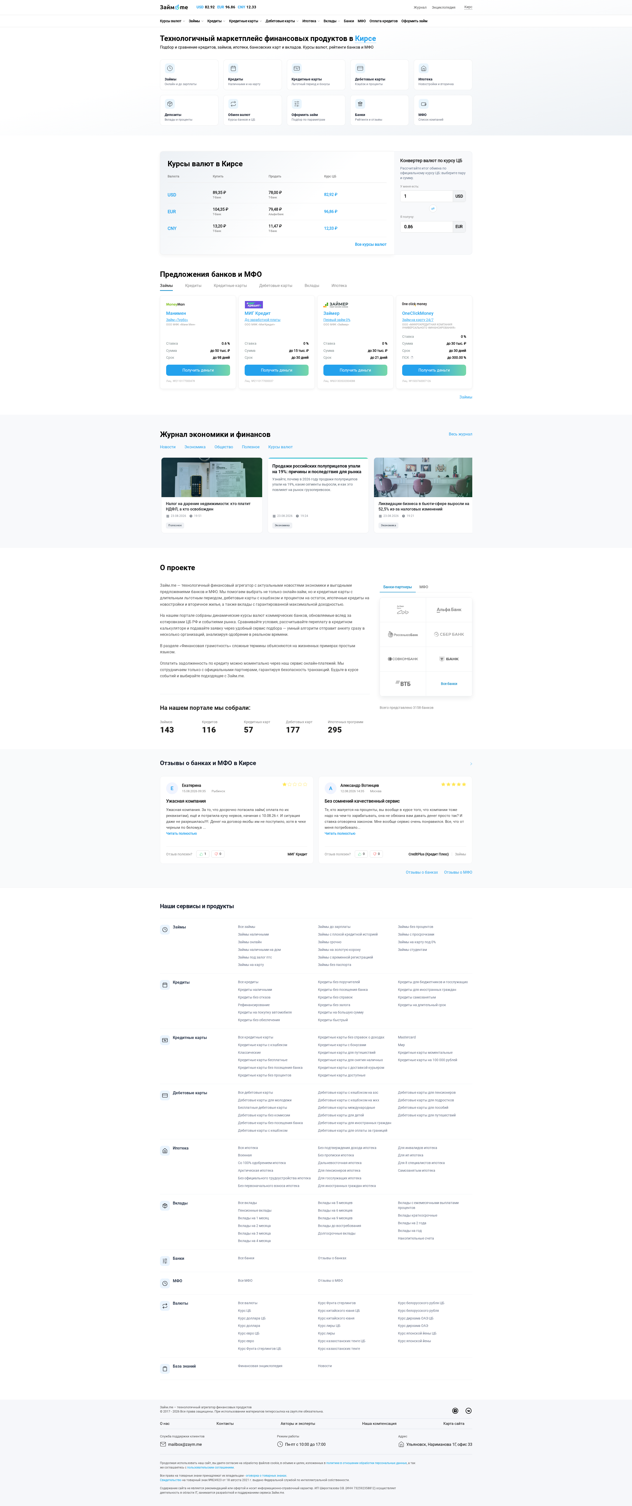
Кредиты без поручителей (339, 982)
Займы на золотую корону (339, 950)
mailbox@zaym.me (185, 1444)
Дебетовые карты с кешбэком (262, 1130)
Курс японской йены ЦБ (417, 1333)
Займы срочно (329, 942)
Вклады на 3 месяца (254, 1233)
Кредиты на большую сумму (341, 1012)
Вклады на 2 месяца (254, 1226)
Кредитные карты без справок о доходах (351, 1037)
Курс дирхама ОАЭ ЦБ (416, 1318)
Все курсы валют (371, 244)
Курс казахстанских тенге (339, 1349)
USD (200, 7)
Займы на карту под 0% (417, 942)
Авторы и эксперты (298, 1423)
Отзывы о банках (422, 872)
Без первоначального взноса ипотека (268, 1186)
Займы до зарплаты (334, 927)
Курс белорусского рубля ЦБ (421, 1303)
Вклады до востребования (339, 1226)
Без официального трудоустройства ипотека (274, 1178)
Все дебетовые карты (255, 1092)
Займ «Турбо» (177, 320)
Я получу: (407, 217)
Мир (401, 1045)
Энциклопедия (443, 7)
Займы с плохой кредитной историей (348, 934)
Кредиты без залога (334, 1005)
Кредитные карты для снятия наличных (350, 1060)
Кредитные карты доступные (341, 1075)
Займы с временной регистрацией (345, 957)
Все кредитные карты (255, 1037)
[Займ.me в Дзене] (455, 1411)
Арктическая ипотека (255, 1170)
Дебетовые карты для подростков (426, 1100)
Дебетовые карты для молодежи (265, 1100)
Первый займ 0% (336, 320)
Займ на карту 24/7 (418, 320)
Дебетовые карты (280, 21)
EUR (220, 7)
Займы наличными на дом (259, 950)
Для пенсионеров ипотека (339, 1170)
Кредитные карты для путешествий (346, 1052)
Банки (349, 21)
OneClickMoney (418, 313)
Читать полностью (181, 833)
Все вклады (247, 1203)
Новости (168, 447)
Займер (331, 313)
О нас (165, 1423)
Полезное (250, 447)
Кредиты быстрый (333, 1020)
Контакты (225, 1423)
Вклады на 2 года (412, 1223)
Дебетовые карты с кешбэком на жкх (348, 1100)
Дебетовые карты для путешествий (427, 1115)
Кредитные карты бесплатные (262, 1060)
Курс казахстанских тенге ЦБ (341, 1341)
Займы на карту (251, 965)
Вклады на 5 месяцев (335, 1203)
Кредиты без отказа (254, 997)
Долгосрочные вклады (337, 1233)
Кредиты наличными (255, 990)
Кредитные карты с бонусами (342, 1045)
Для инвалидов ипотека (417, 1148)
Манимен (176, 313)
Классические (249, 1052)
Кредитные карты (243, 21)
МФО (362, 21)
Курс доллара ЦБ (252, 1318)
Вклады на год (410, 1231)
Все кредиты (248, 982)
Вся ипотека (248, 1148)
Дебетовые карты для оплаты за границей (352, 1130)
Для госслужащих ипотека (339, 1178)
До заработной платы (262, 320)
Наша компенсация (379, 1423)
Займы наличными (253, 934)
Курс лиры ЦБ (329, 1326)
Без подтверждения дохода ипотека (347, 1148)
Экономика (195, 447)
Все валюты (247, 1303)
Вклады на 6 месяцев (335, 1210)
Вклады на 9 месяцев (335, 1218)
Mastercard (407, 1037)
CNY (241, 7)
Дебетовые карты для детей (341, 1115)
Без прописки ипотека (336, 1155)
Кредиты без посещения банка (343, 990)
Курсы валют (170, 21)
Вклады (330, 21)
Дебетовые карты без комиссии (264, 1115)
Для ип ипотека (410, 1155)
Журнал (420, 7)
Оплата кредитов (384, 21)
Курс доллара (249, 1326)
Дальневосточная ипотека (340, 1163)
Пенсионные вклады (255, 1210)
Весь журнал (460, 434)
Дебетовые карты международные (346, 1108)
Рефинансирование (254, 1005)
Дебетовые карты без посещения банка (270, 1123)
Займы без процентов (415, 927)
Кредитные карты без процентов (264, 1075)
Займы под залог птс (255, 957)
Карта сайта (453, 1423)
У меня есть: (409, 186)
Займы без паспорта (334, 965)
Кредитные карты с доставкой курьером (351, 1068)
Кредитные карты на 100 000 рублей (427, 1060)
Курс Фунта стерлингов (337, 1303)
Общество (224, 447)
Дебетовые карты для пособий (423, 1108)
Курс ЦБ (330, 176)
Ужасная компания (186, 801)
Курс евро (246, 1341)
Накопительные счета (416, 1238)
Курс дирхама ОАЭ (413, 1326)
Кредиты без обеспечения (259, 1020)
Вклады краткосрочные (417, 1215)
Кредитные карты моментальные (425, 1052)
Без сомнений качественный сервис (362, 801)
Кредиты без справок (335, 997)
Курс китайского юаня (336, 1318)
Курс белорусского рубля (418, 1311)
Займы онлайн (250, 942)
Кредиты (214, 21)
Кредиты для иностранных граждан (427, 990)
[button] (467, 7)
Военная (245, 1155)
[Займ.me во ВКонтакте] (469, 1411)
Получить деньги (198, 370)
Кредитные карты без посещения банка (270, 1068)
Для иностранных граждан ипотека (347, 1186)
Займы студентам (412, 950)
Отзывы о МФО (458, 872)
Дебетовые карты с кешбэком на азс (348, 1092)
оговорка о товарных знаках (266, 1475)
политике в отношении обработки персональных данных (366, 1463)
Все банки (449, 684)
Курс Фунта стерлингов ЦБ (259, 1349)
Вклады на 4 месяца (254, 1241)
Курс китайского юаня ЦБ (339, 1311)
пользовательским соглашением (210, 1467)
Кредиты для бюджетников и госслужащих (433, 982)
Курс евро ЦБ (248, 1333)
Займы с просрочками (416, 934)
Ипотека (309, 21)
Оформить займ (414, 21)
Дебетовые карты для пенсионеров (427, 1092)
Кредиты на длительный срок (422, 1005)
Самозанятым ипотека (416, 1170)
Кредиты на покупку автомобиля (265, 1012)
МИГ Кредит (258, 313)
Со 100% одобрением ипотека (262, 1163)
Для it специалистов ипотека (421, 1163)
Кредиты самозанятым (417, 997)
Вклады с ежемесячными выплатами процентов (428, 1205)
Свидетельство (170, 1480)
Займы (194, 21)
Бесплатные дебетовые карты (262, 1108)
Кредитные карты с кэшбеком (262, 1045)
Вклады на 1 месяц (253, 1218)
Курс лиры (326, 1333)
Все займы (246, 927)
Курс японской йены (414, 1341)
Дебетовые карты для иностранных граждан (354, 1123)
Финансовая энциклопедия (260, 1366)
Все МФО (245, 1280)
